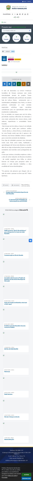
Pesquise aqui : (14, 27)
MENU (4, 22)
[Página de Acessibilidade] (28, 14)
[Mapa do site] (25, 14)
